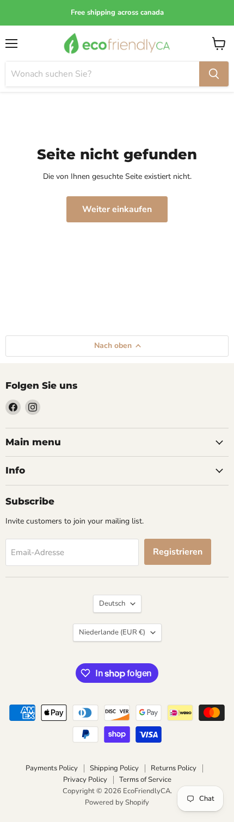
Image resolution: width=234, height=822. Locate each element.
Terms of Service (145, 779)
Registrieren (177, 552)
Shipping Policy (114, 768)
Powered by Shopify (117, 802)
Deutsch (112, 603)
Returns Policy (173, 768)
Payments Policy (52, 768)
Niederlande (112, 632)
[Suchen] (214, 73)
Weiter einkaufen (117, 209)
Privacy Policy (85, 779)
